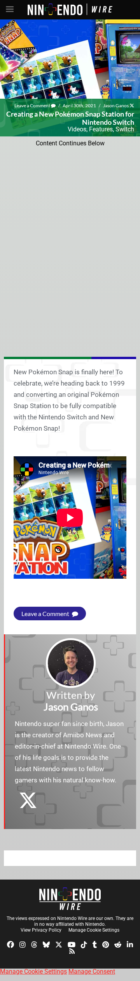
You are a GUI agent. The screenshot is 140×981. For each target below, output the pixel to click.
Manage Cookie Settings (93, 930)
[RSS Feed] (72, 951)
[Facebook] (10, 944)
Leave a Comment (32, 105)
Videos (77, 129)
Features (101, 129)
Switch (125, 129)
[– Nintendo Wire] (70, 898)
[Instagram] (22, 944)
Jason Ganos (116, 105)
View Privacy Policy (41, 930)
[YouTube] (71, 944)
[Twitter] (58, 944)
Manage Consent (91, 971)
